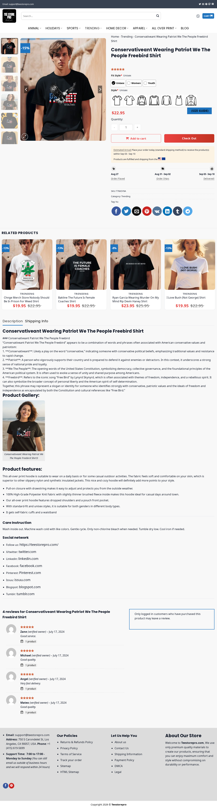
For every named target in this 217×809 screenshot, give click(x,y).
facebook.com (31, 565)
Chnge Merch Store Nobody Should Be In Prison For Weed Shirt (26, 299)
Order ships (162, 178)
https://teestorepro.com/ (38, 544)
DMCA (119, 766)
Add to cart (138, 138)
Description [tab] (13, 321)
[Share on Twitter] (126, 211)
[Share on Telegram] (187, 211)
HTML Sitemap (69, 772)
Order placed (118, 178)
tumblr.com (26, 594)
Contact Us (122, 748)
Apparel (139, 28)
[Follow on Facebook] (5, 786)
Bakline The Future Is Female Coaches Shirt (76, 299)
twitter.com (27, 551)
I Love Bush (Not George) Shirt (186, 297)
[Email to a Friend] (136, 211)
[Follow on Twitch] (210, 4)
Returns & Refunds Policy (76, 742)
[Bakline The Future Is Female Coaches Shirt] (81, 264)
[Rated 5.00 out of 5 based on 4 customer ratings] (162, 69)
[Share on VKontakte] (157, 211)
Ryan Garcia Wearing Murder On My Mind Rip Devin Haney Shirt (135, 299)
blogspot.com (30, 587)
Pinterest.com (30, 572)
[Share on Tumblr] (177, 211)
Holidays (53, 28)
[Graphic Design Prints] (9, 16)
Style (114, 90)
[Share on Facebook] (116, 211)
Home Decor (116, 28)
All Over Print (163, 28)
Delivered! (209, 178)
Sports (72, 28)
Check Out (189, 138)
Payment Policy (124, 760)
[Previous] (26, 89)
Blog (185, 28)
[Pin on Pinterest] (147, 211)
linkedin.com (28, 558)
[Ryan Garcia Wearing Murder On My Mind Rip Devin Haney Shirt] (135, 264)
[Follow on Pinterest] (206, 4)
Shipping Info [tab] (36, 321)
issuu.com (22, 579)
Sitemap (65, 766)
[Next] (100, 89)
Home (115, 36)
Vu (117, 201)
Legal (118, 772)
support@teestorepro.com (32, 735)
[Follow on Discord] (213, 4)
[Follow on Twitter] (200, 4)
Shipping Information (128, 754)
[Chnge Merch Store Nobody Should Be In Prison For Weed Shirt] (27, 264)
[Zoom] (25, 136)
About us (120, 742)
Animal (33, 28)
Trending (92, 28)
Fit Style (116, 75)
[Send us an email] (203, 4)
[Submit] (158, 16)
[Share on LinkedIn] (167, 211)
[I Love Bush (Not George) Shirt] (190, 264)
